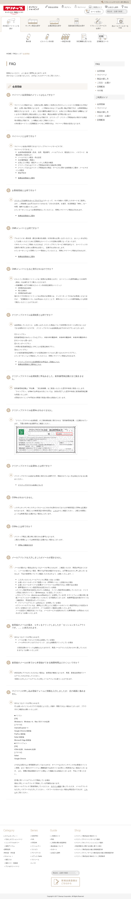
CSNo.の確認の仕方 (25, 545)
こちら (55, 510)
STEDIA (34, 842)
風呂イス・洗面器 (12, 863)
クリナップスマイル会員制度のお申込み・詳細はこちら (39, 361)
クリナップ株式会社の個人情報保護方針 (89, 849)
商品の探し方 (103, 78)
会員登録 (26, 53)
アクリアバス (36, 853)
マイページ (81, 7)
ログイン (67, 7)
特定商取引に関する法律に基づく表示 (88, 846)
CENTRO (34, 836)
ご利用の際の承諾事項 (58, 842)
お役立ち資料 (113, 7)
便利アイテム (10, 846)
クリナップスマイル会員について (30, 485)
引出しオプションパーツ (14, 839)
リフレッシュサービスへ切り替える (116, 2)
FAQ (126, 7)
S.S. (32, 839)
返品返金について (57, 846)
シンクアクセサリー (12, 842)
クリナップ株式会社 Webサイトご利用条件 (90, 856)
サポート (54, 849)
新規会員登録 (53, 7)
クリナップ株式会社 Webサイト (86, 836)
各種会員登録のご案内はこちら (29, 364)
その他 (100, 90)
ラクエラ (34, 849)
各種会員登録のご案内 (26, 178)
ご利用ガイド (97, 7)
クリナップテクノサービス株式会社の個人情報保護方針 (94, 853)
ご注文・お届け (104, 82)
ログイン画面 (56, 786)
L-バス (33, 863)
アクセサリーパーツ (12, 866)
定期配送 (101, 86)
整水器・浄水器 (9, 853)
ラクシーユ (35, 859)
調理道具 (7, 849)
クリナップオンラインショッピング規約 (89, 842)
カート (93, 11)
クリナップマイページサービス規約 (87, 839)
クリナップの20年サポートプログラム (28, 200)
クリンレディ (36, 846)
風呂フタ (9, 859)
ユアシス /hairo (36, 856)
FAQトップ (17, 53)
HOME (9, 53)
